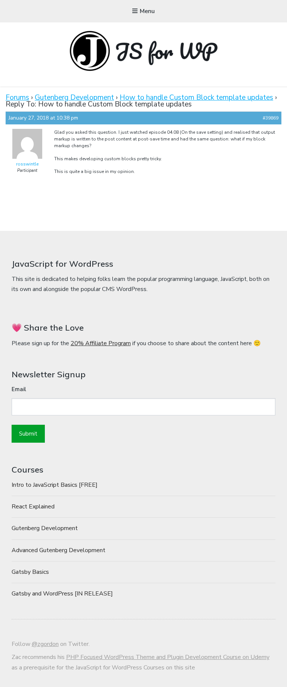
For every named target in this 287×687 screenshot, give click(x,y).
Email (19, 389)
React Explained (33, 506)
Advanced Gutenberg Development (58, 550)
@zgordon (45, 644)
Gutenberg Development (74, 97)
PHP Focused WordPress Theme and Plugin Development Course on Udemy (167, 657)
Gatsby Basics (30, 572)
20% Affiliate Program (101, 343)
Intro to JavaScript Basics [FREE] (55, 485)
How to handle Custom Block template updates (196, 97)
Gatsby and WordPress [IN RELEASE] (62, 593)
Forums (17, 97)
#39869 (270, 118)
